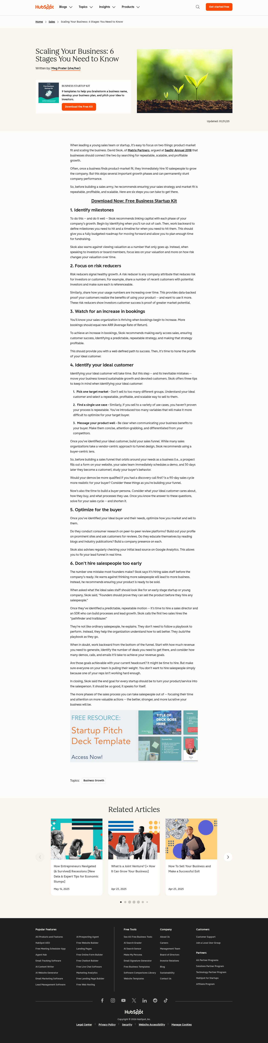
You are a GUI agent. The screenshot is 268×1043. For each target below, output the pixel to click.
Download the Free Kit (79, 106)
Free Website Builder (87, 943)
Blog (162, 967)
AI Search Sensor (132, 948)
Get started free (219, 6)
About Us (165, 937)
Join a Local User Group (208, 943)
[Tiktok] (165, 1001)
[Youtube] (123, 1001)
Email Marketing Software (49, 978)
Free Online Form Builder (89, 954)
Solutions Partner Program (210, 966)
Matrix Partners (138, 150)
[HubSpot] (134, 1011)
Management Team (170, 948)
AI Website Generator (47, 973)
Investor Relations (169, 961)
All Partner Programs (207, 960)
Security (127, 1024)
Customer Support (205, 937)
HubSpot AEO (43, 943)
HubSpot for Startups (207, 978)
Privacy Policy (107, 1024)
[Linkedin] (144, 1001)
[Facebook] (102, 1001)
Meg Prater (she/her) (65, 68)
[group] (76, 857)
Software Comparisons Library (140, 973)
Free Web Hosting (85, 984)
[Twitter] (134, 1001)
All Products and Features (49, 937)
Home (39, 21)
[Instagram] (112, 1001)
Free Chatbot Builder (87, 961)
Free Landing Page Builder (90, 978)
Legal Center (84, 1024)
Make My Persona (133, 954)
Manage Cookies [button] (182, 1024)
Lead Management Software (50, 984)
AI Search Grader (133, 943)
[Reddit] (155, 1001)
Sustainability (167, 973)
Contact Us (165, 978)
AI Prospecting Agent (87, 937)
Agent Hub (41, 954)
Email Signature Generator (138, 961)
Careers (164, 943)
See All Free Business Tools (138, 937)
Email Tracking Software (48, 961)
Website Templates (134, 978)
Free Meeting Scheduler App (51, 948)
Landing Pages (84, 948)
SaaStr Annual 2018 (178, 150)
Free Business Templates (137, 967)
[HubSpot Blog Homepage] (45, 7)
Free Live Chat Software (89, 967)
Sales (52, 21)
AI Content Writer (45, 967)
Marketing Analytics (87, 973)
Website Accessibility (152, 1024)
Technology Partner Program (211, 972)
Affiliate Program (205, 984)
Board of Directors (169, 954)
